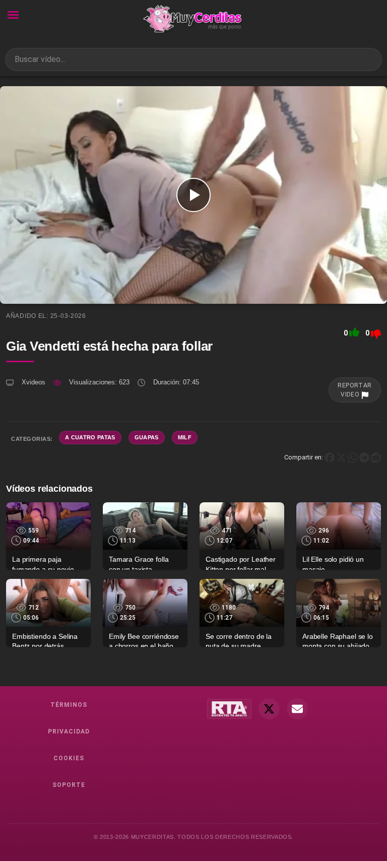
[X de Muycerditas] (269, 708)
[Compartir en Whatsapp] (353, 457)
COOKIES (68, 758)
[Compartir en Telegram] (364, 457)
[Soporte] (297, 708)
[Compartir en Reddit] (376, 457)
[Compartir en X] (341, 457)
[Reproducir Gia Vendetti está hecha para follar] (193, 195)
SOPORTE (68, 784)
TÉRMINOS (68, 704)
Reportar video (355, 390)
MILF (184, 437)
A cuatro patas (90, 437)
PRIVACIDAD (69, 731)
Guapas (147, 437)
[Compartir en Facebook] (330, 457)
